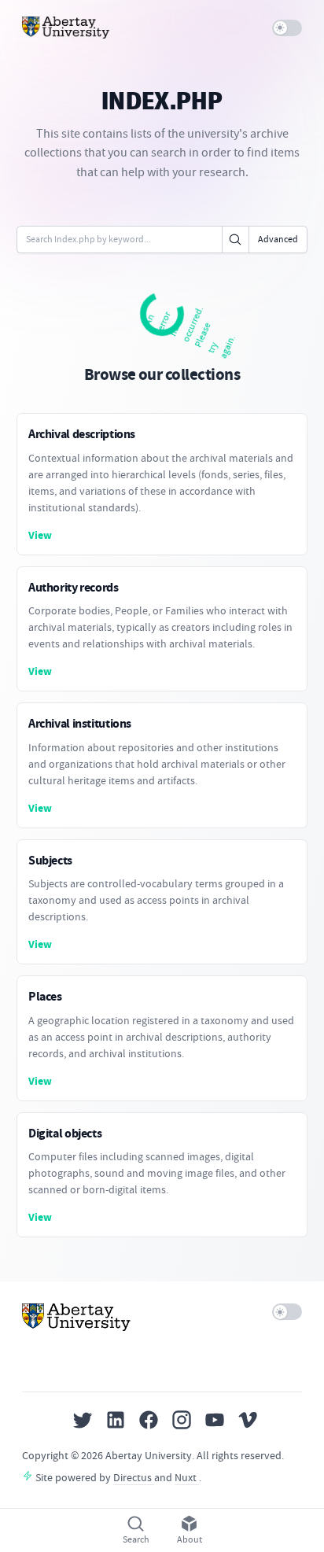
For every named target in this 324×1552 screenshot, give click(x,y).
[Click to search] (235, 239)
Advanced (278, 239)
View (40, 535)
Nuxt (187, 1477)
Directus (133, 1477)
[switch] (287, 28)
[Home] (66, 28)
